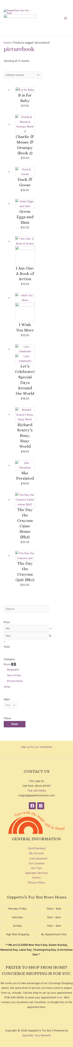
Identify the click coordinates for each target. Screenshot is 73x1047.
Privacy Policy (36, 882)
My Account (36, 853)
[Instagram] (40, 805)
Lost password (38, 858)
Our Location (36, 863)
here (59, 997)
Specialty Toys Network (36, 1035)
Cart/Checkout (36, 848)
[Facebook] (32, 805)
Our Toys (36, 868)
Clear (14, 723)
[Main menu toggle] (65, 18)
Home (7, 42)
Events (36, 877)
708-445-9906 (36, 790)
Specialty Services (36, 872)
